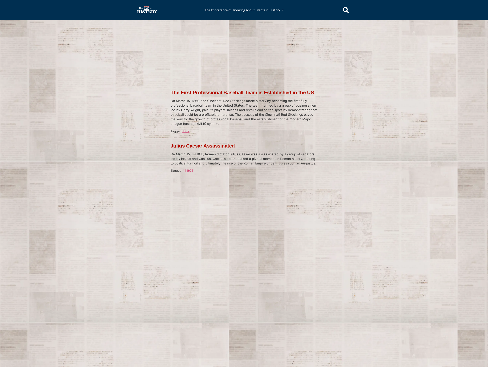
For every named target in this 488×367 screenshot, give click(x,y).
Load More (244, 179)
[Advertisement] (244, 48)
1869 (185, 131)
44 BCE (187, 170)
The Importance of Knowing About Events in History (242, 10)
